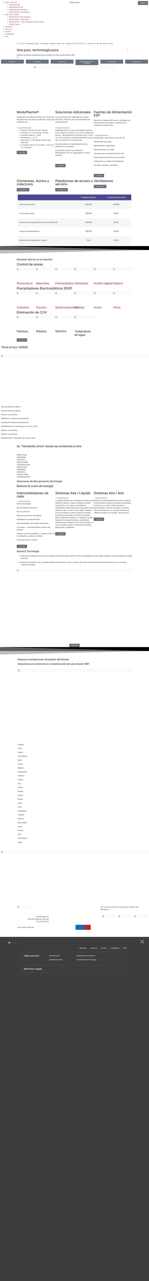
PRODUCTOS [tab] (22, 455)
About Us (8, 29)
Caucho (41, 307)
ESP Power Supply (12, 14)
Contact (8, 32)
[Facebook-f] (83, 927)
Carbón (79, 307)
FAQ (6, 36)
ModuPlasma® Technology (19, 12)
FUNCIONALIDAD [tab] (23, 465)
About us (94, 948)
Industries (8, 27)
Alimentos (81, 283)
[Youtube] (88, 927)
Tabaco (118, 283)
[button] (36, 128)
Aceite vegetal (103, 283)
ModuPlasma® (14, 5)
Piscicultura (25, 283)
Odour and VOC (11, 2)
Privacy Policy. (27, 933)
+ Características (23, 501)
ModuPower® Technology (19, 19)
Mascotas (42, 283)
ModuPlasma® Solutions (18, 10)
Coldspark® (115, 948)
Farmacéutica (64, 283)
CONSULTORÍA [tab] (22, 462)
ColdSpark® (9, 34)
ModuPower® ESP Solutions (20, 17)
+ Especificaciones (24, 128)
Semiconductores (67, 307)
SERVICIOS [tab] (21, 460)
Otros (117, 307)
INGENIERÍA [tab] (21, 457)
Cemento (23, 307)
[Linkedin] (78, 927)
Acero (98, 307)
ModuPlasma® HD (16, 7)
